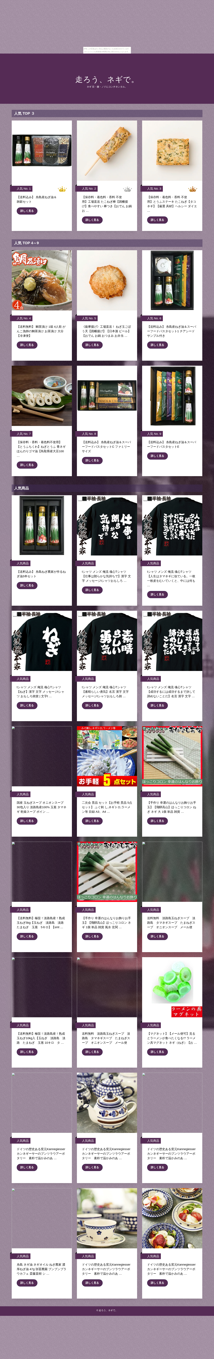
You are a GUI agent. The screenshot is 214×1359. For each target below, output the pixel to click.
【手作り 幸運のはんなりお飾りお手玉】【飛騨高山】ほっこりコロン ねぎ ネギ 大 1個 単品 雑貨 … (171, 807)
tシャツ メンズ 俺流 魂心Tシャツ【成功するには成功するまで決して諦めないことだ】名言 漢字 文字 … (171, 692)
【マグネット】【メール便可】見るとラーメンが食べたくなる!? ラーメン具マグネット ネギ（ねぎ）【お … (172, 1038)
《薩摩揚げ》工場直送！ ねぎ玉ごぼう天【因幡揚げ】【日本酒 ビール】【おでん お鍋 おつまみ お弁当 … (106, 331)
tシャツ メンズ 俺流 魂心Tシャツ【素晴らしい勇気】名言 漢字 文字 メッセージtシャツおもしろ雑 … (105, 692)
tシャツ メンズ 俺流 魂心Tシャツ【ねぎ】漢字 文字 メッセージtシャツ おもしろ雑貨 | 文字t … (40, 692)
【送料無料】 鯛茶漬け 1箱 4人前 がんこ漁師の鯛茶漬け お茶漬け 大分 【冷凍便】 (41, 331)
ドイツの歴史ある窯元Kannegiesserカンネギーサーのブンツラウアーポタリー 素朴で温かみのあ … (41, 1153)
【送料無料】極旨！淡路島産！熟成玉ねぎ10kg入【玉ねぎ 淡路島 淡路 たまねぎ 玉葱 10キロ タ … (41, 1038)
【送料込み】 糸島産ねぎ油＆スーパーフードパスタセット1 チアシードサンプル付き (171, 331)
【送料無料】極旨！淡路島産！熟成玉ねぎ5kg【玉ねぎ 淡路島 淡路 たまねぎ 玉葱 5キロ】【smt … (42, 922)
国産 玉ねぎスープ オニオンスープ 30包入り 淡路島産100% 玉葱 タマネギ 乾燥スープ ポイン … (41, 807)
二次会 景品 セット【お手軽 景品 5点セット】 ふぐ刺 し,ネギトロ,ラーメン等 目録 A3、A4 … (107, 807)
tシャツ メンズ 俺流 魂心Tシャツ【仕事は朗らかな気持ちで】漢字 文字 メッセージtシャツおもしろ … (106, 576)
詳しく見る (27, 210)
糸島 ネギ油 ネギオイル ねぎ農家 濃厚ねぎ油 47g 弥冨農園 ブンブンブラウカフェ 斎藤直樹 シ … (41, 1269)
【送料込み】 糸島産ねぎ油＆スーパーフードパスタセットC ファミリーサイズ (106, 447)
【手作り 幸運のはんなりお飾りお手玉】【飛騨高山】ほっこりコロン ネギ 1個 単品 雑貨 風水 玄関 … (106, 922)
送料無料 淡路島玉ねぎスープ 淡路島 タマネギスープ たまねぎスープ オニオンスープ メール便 (171, 922)
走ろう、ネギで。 (107, 79)
